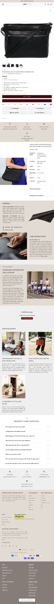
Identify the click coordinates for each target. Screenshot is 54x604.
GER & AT (16, 79)
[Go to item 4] (17, 65)
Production (43, 498)
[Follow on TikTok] (16, 546)
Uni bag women (32, 575)
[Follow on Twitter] (6, 546)
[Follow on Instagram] (9, 546)
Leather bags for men (6, 573)
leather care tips (44, 256)
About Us (43, 496)
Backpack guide (32, 595)
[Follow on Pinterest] (13, 546)
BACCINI (4, 70)
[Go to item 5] (21, 65)
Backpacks (4, 575)
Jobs (42, 505)
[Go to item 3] (12, 65)
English (31, 549)
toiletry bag (4, 587)
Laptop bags (31, 567)
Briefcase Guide (32, 592)
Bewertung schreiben (27, 318)
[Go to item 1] (4, 65)
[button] (5, 73)
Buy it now (27, 100)
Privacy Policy (5, 519)
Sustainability (43, 500)
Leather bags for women (7, 570)
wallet (3, 578)
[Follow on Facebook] (2, 546)
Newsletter (31, 509)
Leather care (31, 584)
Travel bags (4, 584)
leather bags (4, 567)
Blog (30, 507)
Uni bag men (31, 578)
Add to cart (27, 96)
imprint (3, 524)
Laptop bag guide (32, 590)
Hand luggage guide (33, 587)
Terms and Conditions (6, 517)
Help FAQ (31, 505)
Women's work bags (33, 570)
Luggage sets (5, 590)
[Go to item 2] (8, 65)
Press (42, 507)
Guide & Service (32, 498)
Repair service (32, 500)
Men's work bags (32, 573)
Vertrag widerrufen (27, 600)
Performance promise (45, 502)
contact (30, 496)
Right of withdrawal (6, 522)
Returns (30, 502)
